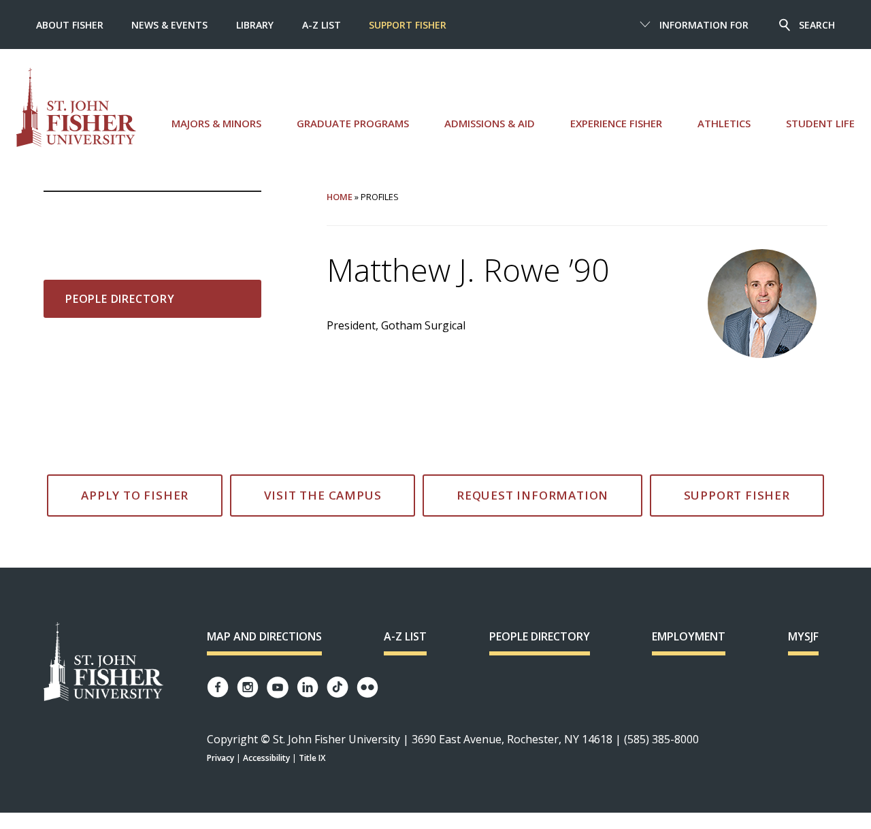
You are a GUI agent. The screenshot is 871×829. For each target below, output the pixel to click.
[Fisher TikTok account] (337, 687)
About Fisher (69, 24)
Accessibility (266, 758)
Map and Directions (264, 636)
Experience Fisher (616, 123)
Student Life (820, 123)
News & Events (169, 24)
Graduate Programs (353, 123)
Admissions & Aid (489, 123)
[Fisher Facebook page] (218, 687)
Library (255, 24)
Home (339, 197)
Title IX (312, 758)
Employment (688, 636)
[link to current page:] (152, 214)
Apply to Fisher (134, 495)
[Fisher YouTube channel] (278, 687)
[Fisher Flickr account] (367, 687)
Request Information (532, 495)
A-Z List (321, 24)
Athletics (724, 123)
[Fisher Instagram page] (248, 687)
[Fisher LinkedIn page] (307, 687)
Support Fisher (407, 24)
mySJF (803, 636)
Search (817, 24)
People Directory (120, 298)
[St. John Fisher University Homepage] (103, 662)
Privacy (220, 758)
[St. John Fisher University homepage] (76, 107)
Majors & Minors (216, 123)
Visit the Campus (323, 495)
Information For (704, 24)
